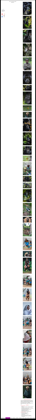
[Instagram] (2, 15)
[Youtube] (2, 14)
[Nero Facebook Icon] (4, 16)
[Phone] (4, 14)
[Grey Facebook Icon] (3, 16)
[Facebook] (2, 16)
